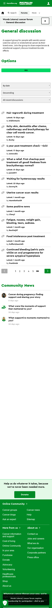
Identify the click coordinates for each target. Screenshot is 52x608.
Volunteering (8, 569)
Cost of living (8, 541)
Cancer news (33, 510)
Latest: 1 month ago (16, 197)
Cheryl (12, 214)
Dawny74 (13, 187)
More (9, 3)
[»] (37, 271)
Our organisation (35, 548)
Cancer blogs (9, 515)
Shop (5, 581)
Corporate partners (36, 553)
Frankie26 (13, 263)
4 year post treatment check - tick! (27, 146)
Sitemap (31, 519)
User (48, 3)
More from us (10, 528)
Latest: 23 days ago (16, 183)
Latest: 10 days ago (15, 118)
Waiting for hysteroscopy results (26, 178)
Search (13, 13)
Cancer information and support (11, 535)
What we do (33, 543)
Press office (33, 557)
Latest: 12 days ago (15, 137)
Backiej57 (13, 230)
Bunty (11, 140)
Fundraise (7, 555)
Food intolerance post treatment (26, 236)
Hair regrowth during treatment (25, 113)
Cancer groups (9, 510)
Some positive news (18, 206)
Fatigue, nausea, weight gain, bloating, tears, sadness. (24, 221)
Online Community (13, 504)
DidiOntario (14, 121)
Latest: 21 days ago (15, 170)
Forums (24, 13)
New (45, 21)
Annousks (13, 154)
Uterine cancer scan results (22, 192)
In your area (8, 551)
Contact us (32, 534)
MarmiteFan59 (15, 201)
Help (29, 515)
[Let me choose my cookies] (4, 603)
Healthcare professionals (9, 575)
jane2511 (13, 173)
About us (6, 586)
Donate (25, 495)
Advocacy (7, 565)
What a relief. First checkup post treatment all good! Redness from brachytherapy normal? (26, 162)
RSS (26, 70)
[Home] (26, 3)
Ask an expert (9, 519)
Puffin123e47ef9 (16, 244)
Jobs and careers (35, 539)
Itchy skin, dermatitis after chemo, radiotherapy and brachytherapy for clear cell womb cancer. (28, 129)
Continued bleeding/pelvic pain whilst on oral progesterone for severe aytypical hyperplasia (25, 252)
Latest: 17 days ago (15, 151)
